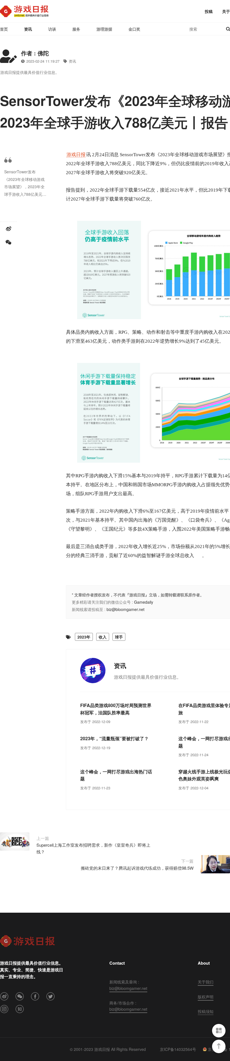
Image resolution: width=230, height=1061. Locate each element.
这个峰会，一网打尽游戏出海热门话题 (116, 775)
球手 (119, 637)
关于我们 (205, 982)
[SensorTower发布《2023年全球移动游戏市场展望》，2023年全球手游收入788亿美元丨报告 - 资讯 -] (24, 11)
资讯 (28, 29)
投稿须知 (205, 1011)
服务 (76, 29)
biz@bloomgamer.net (125, 609)
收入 (103, 637)
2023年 (83, 637)
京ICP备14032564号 (178, 1049)
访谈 (52, 29)
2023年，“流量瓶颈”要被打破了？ (114, 738)
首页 (4, 29)
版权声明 (205, 996)
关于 (226, 11)
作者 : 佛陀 (35, 53)
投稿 (209, 11)
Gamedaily (143, 602)
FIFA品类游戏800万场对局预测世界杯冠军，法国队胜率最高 (115, 709)
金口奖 (134, 29)
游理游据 (104, 29)
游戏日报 (76, 154)
